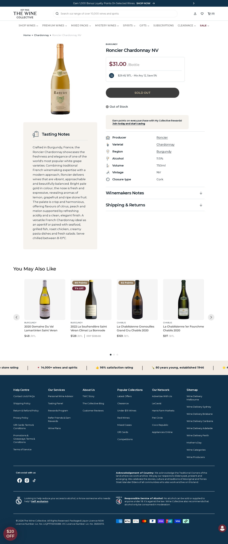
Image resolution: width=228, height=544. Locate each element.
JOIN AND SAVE (146, 303)
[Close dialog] (17, 229)
